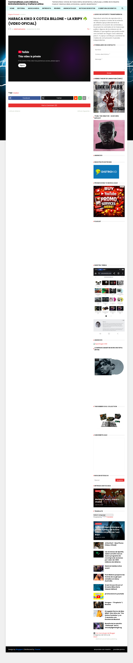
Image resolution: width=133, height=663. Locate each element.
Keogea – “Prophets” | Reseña (114, 604)
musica (22, 14)
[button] (122, 8)
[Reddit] (76, 98)
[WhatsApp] (80, 98)
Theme (37, 649)
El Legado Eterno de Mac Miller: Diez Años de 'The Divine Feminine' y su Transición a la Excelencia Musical (114, 615)
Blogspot (19, 649)
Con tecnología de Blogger (105, 633)
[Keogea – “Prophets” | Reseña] (98, 605)
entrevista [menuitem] (46, 8)
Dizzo (95, 637)
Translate (109, 517)
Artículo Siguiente (83, 111)
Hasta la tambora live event (113, 567)
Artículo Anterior (14, 111)
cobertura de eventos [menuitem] (107, 8)
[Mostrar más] (88, 98)
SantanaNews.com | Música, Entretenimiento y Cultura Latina (25, 2)
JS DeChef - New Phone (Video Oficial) (114, 544)
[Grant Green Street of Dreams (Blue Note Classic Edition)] (98, 587)
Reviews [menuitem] (57, 8)
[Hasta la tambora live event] (98, 568)
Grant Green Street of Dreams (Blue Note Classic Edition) (114, 587)
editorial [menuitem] (21, 8)
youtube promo (119, 649)
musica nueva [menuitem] (33, 8)
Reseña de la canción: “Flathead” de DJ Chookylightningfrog (113, 626)
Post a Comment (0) (49, 105)
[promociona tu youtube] (98, 596)
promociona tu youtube (114, 594)
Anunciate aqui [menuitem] (69, 8)
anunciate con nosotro (102, 649)
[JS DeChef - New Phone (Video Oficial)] (98, 545)
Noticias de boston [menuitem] (87, 8)
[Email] (84, 98)
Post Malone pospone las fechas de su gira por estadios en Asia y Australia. (115, 578)
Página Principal (13, 14)
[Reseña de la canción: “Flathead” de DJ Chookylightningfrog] (98, 626)
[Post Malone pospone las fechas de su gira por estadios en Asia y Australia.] (98, 577)
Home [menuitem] (12, 8)
